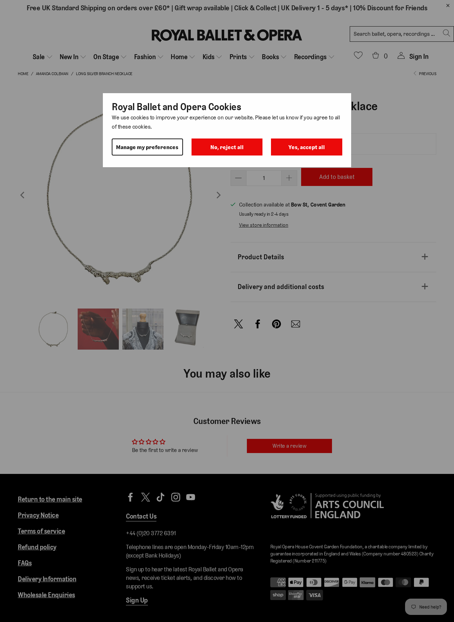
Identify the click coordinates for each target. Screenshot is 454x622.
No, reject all (227, 147)
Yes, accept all (306, 147)
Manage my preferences (147, 147)
